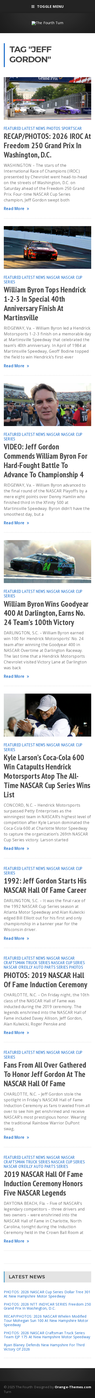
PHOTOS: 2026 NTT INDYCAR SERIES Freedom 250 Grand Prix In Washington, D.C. (47, 1306)
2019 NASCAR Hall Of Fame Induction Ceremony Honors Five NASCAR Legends (43, 1183)
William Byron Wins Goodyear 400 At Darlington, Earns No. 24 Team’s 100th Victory (46, 613)
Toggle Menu (50, 6)
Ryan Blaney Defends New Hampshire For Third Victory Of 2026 (44, 1347)
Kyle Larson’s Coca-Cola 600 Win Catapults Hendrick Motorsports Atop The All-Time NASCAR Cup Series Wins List (47, 776)
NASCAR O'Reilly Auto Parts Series (36, 967)
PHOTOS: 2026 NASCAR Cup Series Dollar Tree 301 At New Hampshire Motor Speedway (47, 1294)
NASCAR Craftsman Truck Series (39, 960)
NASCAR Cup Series (68, 962)
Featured (12, 128)
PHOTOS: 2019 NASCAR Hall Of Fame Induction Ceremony (45, 980)
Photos (54, 128)
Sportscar (72, 128)
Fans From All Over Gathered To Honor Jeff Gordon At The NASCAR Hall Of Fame (45, 1074)
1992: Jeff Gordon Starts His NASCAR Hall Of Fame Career (45, 885)
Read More (14, 209)
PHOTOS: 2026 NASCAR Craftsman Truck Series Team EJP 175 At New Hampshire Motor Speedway (47, 1334)
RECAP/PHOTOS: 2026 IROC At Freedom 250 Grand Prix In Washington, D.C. (47, 145)
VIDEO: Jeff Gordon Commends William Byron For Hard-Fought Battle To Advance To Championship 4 (45, 461)
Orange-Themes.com (73, 1387)
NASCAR (53, 277)
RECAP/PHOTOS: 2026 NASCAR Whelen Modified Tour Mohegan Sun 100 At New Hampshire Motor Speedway (46, 1320)
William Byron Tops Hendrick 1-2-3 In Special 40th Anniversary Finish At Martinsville (44, 304)
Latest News (33, 128)
